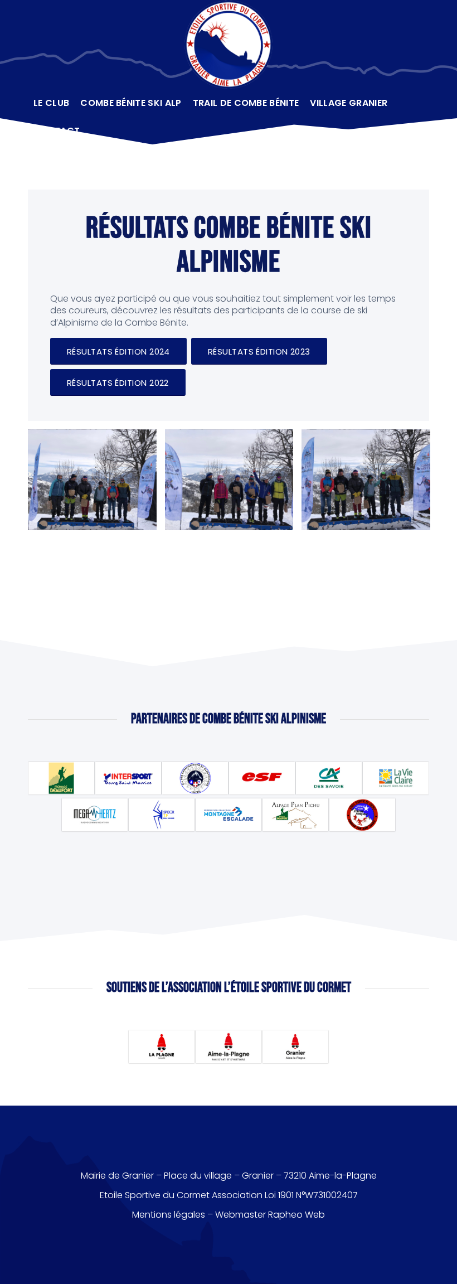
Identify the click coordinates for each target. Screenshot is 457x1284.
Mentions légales (168, 1214)
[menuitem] (51, 103)
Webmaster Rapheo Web (270, 1214)
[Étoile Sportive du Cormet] (228, 44)
